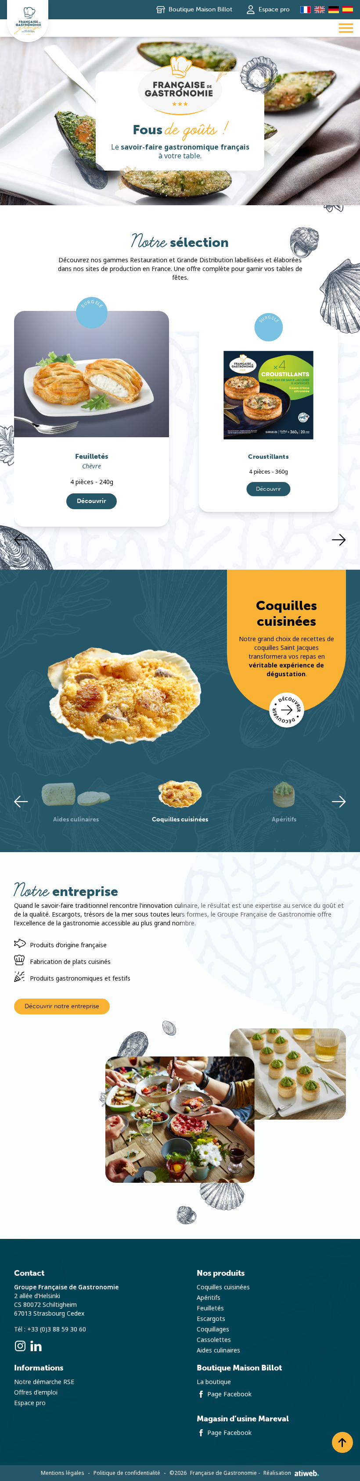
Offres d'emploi (36, 1392)
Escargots (211, 1318)
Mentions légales (62, 1473)
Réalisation (277, 1473)
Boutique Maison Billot (200, 9)
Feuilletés (210, 1308)
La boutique (214, 1382)
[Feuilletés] (91, 374)
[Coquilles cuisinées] (286, 710)
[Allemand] (333, 9)
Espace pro (274, 9)
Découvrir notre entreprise (62, 1006)
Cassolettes (214, 1339)
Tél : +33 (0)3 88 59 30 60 (50, 1329)
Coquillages (213, 1329)
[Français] (305, 9)
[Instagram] (20, 1346)
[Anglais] (319, 9)
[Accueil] (27, 21)
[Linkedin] (36, 1346)
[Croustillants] (268, 382)
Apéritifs (208, 1297)
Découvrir (91, 501)
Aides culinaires (218, 1350)
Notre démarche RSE (44, 1382)
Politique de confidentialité (127, 1473)
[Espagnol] (347, 9)
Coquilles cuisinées (223, 1287)
